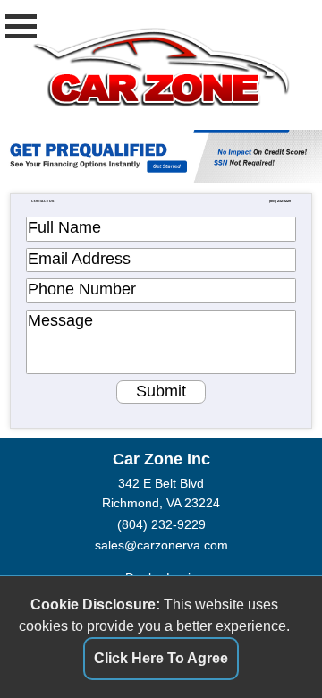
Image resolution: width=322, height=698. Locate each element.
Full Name (64, 227)
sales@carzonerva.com (161, 545)
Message (60, 320)
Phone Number (82, 289)
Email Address (79, 259)
